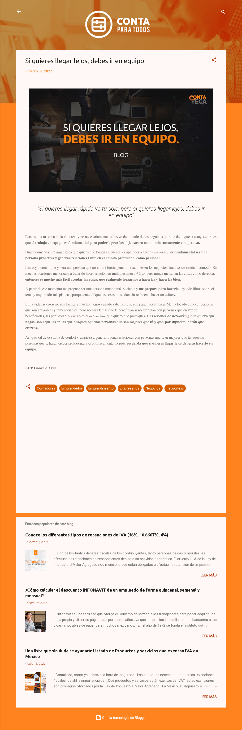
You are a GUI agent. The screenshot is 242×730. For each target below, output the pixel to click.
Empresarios (129, 388)
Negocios (153, 388)
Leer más (209, 575)
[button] (214, 60)
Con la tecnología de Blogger (124, 718)
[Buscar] (223, 13)
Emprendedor (71, 388)
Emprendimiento (101, 388)
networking (175, 388)
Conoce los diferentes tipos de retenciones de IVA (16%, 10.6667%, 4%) (96, 534)
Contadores (46, 388)
